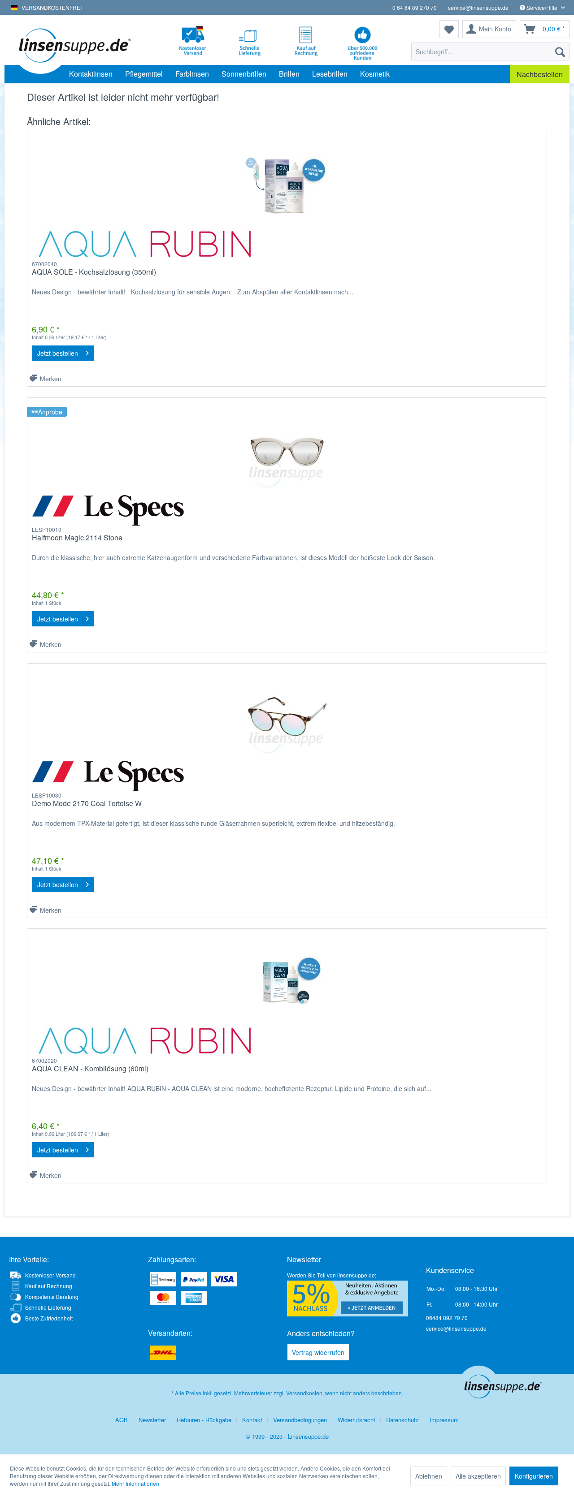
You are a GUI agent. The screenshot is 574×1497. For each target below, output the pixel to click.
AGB (121, 1419)
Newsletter (152, 1419)
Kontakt (252, 1419)
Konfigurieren (534, 1475)
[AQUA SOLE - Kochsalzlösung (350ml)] (287, 186)
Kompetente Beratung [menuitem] (51, 1296)
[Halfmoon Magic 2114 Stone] (287, 451)
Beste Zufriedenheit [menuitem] (49, 1318)
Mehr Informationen (135, 1483)
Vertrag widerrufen (318, 1352)
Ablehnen (428, 1475)
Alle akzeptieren (478, 1475)
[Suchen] (560, 51)
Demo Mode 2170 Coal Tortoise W (87, 803)
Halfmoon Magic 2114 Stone (77, 538)
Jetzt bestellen (57, 353)
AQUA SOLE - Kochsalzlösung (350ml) (94, 272)
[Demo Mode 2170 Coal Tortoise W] (287, 717)
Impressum (444, 1419)
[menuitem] (490, 51)
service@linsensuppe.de (478, 7)
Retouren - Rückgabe (204, 1419)
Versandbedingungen (300, 1419)
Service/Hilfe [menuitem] (542, 7)
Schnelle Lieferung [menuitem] (48, 1307)
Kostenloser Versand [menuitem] (50, 1275)
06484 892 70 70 (447, 1317)
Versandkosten (304, 1393)
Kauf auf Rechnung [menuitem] (48, 1286)
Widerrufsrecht (356, 1419)
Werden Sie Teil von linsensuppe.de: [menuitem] (331, 1275)
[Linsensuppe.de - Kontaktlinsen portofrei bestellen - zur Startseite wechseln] (74, 44)
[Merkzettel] (449, 29)
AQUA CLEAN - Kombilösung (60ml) (90, 1069)
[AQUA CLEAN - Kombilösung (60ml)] (287, 982)
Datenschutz (402, 1419)
